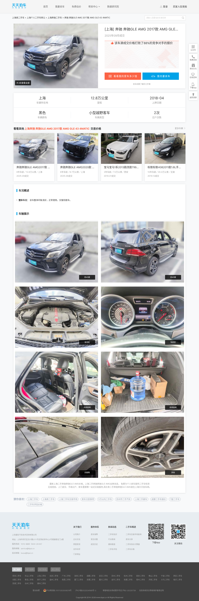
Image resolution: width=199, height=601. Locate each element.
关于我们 (77, 527)
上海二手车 (33, 499)
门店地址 (76, 554)
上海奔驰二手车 (55, 17)
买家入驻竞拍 (180, 6)
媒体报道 (111, 544)
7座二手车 (174, 499)
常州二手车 (140, 580)
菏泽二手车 (16, 576)
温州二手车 (54, 580)
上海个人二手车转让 (36, 17)
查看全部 (25, 83)
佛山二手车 (153, 576)
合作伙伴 (76, 549)
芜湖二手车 (16, 583)
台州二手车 (29, 583)
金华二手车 (115, 580)
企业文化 (76, 539)
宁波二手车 (165, 576)
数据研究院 (113, 6)
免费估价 (76, 6)
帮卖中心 (93, 6)
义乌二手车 (165, 580)
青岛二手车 (29, 580)
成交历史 (94, 544)
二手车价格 (130, 549)
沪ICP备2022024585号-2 (85, 590)
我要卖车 (60, 6)
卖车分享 (129, 539)
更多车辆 (179, 128)
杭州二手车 (128, 576)
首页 (45, 6)
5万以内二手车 (105, 499)
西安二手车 (177, 576)
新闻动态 (112, 527)
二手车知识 (112, 534)
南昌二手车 (66, 580)
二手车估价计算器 (133, 544)
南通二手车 (128, 580)
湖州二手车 (41, 583)
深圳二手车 (78, 576)
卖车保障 (94, 534)
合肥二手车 (16, 580)
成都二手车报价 (159, 499)
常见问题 (94, 539)
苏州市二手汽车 (123, 499)
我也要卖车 (163, 76)
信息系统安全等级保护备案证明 (151, 590)
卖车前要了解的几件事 (141, 84)
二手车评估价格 (35, 504)
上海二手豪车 (141, 499)
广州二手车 (66, 576)
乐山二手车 (29, 576)
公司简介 (76, 534)
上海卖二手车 (18, 17)
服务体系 (95, 527)
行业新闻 (111, 539)
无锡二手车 (91, 580)
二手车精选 (131, 527)
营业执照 (36, 590)
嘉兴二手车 (103, 580)
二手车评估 (112, 549)
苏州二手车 (115, 576)
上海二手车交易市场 (68, 499)
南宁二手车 (41, 580)
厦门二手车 (78, 580)
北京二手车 (54, 576)
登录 (165, 6)
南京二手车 (140, 576)
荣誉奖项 (76, 544)
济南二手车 (153, 580)
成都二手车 (91, 576)
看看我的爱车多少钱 (125, 76)
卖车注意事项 (88, 499)
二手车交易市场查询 (133, 534)
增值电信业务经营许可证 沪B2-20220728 (119, 590)
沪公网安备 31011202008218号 (59, 590)
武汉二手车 (103, 576)
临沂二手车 (177, 580)
